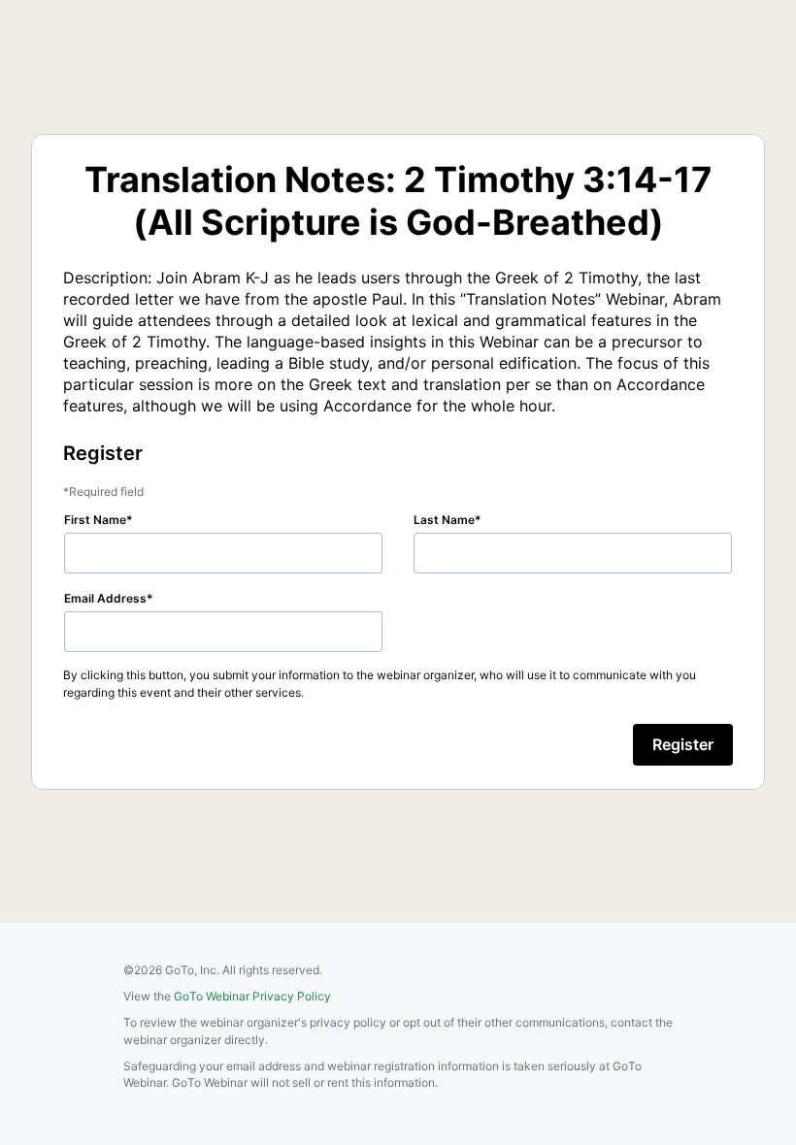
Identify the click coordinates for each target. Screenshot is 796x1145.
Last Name (444, 519)
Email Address (105, 598)
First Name (95, 519)
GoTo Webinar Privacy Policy (252, 996)
